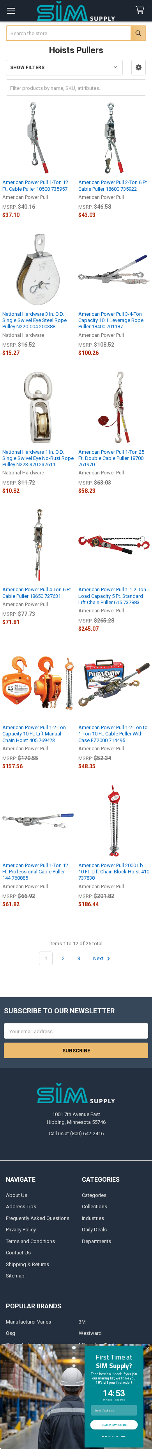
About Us (16, 1195)
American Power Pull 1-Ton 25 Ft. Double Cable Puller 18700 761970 (111, 458)
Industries (93, 1218)
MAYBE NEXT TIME (114, 1436)
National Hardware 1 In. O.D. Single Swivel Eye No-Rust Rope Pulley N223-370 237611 (38, 458)
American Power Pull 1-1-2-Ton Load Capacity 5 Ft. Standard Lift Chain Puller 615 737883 (112, 596)
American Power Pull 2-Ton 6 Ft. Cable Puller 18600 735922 (113, 185)
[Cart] (141, 10)
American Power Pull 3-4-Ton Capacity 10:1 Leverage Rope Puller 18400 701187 (110, 320)
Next (98, 958)
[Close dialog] (147, 1348)
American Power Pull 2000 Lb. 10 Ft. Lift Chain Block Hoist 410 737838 (113, 871)
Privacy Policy (21, 1230)
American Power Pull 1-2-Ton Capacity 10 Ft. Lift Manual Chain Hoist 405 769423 (34, 733)
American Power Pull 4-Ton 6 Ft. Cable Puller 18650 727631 (37, 593)
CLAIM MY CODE (114, 1425)
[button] (138, 67)
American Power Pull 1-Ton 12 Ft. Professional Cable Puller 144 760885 (35, 871)
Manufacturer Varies (28, 1322)
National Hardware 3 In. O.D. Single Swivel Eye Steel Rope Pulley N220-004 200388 (34, 320)
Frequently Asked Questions (37, 1218)
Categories (94, 1195)
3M (82, 1322)
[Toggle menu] (10, 10)
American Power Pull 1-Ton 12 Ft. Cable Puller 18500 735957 (35, 185)
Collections (94, 1206)
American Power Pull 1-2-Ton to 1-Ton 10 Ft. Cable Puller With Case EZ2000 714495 (113, 733)
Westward (90, 1333)
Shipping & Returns (27, 1264)
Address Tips (21, 1206)
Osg (10, 1333)
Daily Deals (94, 1230)
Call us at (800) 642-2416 (76, 1133)
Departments (96, 1241)
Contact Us (18, 1253)
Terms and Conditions (30, 1241)
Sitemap (15, 1276)
